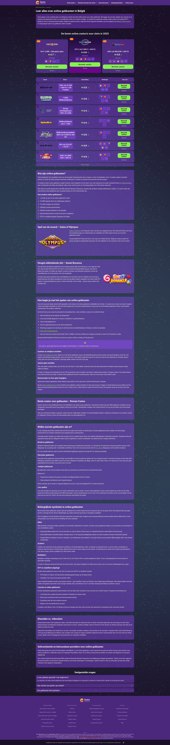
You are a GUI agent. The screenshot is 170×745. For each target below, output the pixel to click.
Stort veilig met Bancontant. (49, 331)
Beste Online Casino (40, 7)
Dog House (99, 448)
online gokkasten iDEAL (50, 355)
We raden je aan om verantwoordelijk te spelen (90, 736)
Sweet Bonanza (126, 183)
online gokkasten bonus (49, 385)
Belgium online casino (124, 21)
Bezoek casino (85, 64)
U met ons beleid (106, 742)
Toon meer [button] (85, 165)
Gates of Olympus (75, 231)
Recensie (85, 68)
